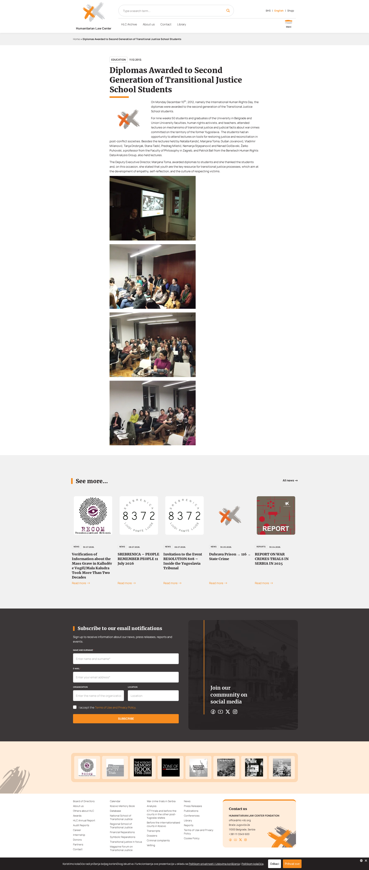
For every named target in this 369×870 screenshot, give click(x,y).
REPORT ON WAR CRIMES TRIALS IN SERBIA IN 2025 (226, 559)
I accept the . (107, 707)
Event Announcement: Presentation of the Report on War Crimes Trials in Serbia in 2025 (275, 561)
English (278, 10)
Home (76, 39)
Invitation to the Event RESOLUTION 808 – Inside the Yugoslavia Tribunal (137, 561)
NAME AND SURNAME (83, 650)
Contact (165, 24)
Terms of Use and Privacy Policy (115, 707)
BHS (268, 10)
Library (181, 24)
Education (118, 59)
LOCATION (132, 687)
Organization (80, 687)
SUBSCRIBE (126, 719)
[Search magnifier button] (228, 10)
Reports (215, 546)
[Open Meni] (288, 24)
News (76, 546)
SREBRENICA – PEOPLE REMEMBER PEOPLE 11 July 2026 (93, 559)
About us (149, 24)
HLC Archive (129, 24)
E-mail (77, 668)
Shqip (290, 10)
